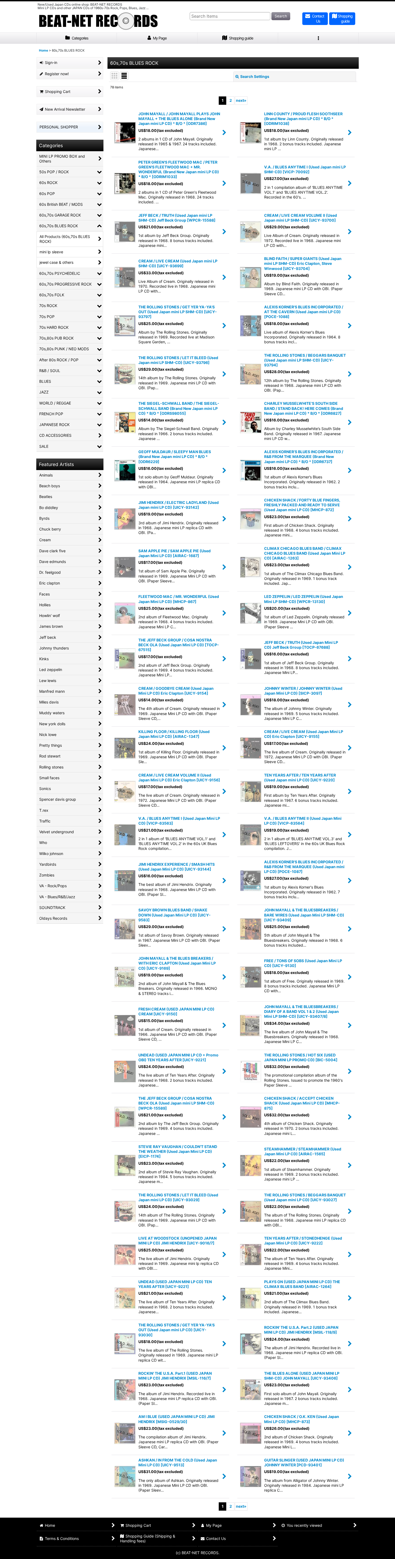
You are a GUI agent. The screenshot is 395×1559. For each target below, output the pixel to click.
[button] (318, 38)
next (241, 100)
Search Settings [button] (254, 76)
